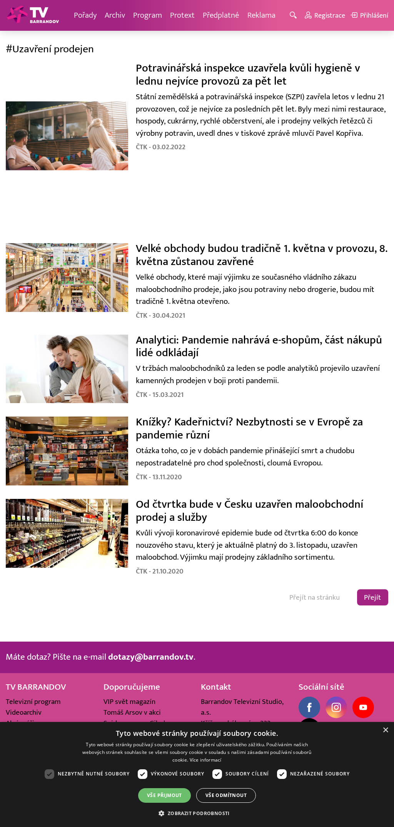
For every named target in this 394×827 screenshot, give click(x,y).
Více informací (206, 760)
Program (147, 15)
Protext (182, 15)
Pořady (85, 15)
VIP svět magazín (129, 701)
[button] (196, 813)
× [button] (385, 730)
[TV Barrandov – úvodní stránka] (33, 15)
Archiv (115, 15)
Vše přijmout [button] (164, 795)
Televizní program (33, 701)
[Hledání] (294, 15)
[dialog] (197, 774)
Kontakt (216, 687)
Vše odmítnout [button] (226, 795)
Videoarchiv (24, 712)
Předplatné (221, 15)
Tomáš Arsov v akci (132, 712)
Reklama (261, 15)
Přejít (372, 597)
